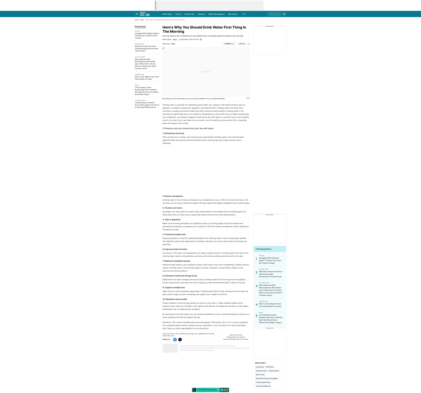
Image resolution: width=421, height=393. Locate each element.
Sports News (260, 374)
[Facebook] (175, 339)
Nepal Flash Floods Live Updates (267, 378)
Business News (274, 371)
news (196, 334)
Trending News (263, 249)
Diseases (201, 14)
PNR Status (270, 367)
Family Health (140, 57)
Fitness (178, 14)
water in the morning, (235, 335)
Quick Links (260, 363)
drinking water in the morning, (236, 337)
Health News (167, 14)
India (209, 334)
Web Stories (233, 14)
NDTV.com (273, 14)
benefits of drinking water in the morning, (235, 339)
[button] (284, 14)
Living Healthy (140, 100)
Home (137, 20)
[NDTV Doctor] (145, 13)
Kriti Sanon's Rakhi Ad (263, 386)
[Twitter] (180, 339)
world (172, 336)
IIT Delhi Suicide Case (263, 382)
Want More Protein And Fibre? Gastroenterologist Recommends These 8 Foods (146, 48)
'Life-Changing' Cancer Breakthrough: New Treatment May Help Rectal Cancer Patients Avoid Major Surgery (146, 90)
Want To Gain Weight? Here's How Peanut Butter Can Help (147, 78)
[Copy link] (249, 44)
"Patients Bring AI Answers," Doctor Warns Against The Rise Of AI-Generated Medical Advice (147, 105)
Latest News (171, 334)
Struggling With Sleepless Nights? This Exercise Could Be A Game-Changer (147, 35)
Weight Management (216, 14)
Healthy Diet (189, 14)
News (142, 20)
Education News (261, 371)
